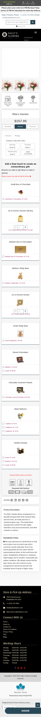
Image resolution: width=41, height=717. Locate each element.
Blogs (5, 637)
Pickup (17, 136)
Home (5, 622)
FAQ (4, 634)
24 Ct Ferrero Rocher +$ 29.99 (20, 314)
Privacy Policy (8, 632)
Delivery (8, 136)
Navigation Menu (28, 38)
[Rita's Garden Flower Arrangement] (7, 85)
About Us (6, 624)
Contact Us (7, 627)
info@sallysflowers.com (11, 18)
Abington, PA (9, 707)
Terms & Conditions (10, 629)
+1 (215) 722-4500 (27, 15)
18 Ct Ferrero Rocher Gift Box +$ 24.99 (20, 230)
